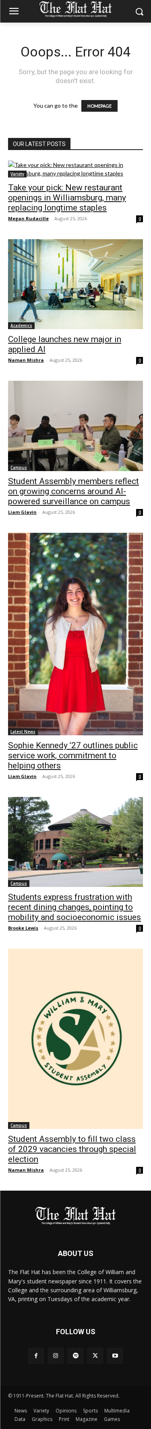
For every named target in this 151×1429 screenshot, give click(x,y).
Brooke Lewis (23, 928)
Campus (18, 467)
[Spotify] (75, 1356)
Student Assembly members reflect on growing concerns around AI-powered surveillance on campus (73, 491)
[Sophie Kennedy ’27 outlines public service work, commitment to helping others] (75, 634)
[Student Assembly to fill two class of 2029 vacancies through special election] (75, 1039)
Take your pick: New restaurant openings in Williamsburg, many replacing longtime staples (67, 198)
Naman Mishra (26, 360)
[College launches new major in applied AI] (75, 284)
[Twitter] (95, 1356)
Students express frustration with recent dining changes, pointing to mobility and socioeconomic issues (74, 907)
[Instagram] (56, 1356)
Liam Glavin (22, 512)
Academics (21, 325)
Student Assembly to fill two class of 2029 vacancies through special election (72, 1149)
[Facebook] (36, 1356)
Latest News (22, 731)
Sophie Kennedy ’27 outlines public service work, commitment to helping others (73, 755)
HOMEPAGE (99, 105)
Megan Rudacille (28, 218)
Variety (17, 174)
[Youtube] (115, 1356)
